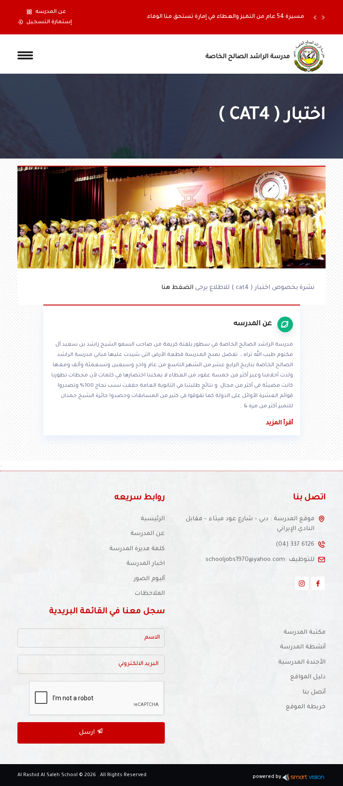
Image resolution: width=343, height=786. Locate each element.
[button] (315, 17)
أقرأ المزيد (279, 423)
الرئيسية (153, 519)
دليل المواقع (308, 677)
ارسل (87, 732)
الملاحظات (149, 593)
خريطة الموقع (306, 707)
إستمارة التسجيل (49, 22)
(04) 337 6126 (295, 544)
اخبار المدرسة (145, 563)
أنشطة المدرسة (303, 647)
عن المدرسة (147, 534)
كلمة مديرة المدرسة (137, 549)
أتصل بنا (314, 692)
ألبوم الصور (149, 579)
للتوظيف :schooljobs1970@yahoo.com (259, 559)
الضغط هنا (178, 287)
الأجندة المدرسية (302, 662)
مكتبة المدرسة (305, 632)
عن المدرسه (50, 12)
